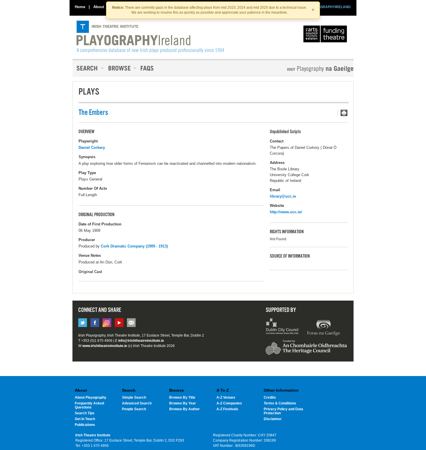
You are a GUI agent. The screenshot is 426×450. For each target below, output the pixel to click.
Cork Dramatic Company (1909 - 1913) (134, 246)
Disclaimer (273, 419)
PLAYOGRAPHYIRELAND (329, 7)
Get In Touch (85, 419)
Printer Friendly (342, 113)
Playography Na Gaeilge (304, 69)
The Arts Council (326, 35)
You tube (119, 322)
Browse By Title (182, 397)
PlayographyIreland (150, 36)
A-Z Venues (225, 397)
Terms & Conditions (280, 403)
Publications (85, 425)
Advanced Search (137, 403)
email (131, 322)
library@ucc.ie (283, 196)
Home (80, 7)
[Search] (88, 68)
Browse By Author (184, 409)
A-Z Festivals (227, 409)
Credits (270, 397)
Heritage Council (306, 350)
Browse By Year (182, 403)
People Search (134, 409)
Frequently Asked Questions (89, 405)
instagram (107, 322)
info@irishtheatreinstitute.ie (141, 341)
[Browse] (120, 68)
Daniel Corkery (92, 147)
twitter (82, 322)
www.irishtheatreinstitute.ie (104, 346)
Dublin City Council (282, 327)
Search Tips (84, 413)
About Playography (90, 397)
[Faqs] (147, 68)
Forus (323, 327)
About (98, 7)
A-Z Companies (229, 403)
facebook (94, 322)
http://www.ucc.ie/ (286, 212)
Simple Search (134, 397)
